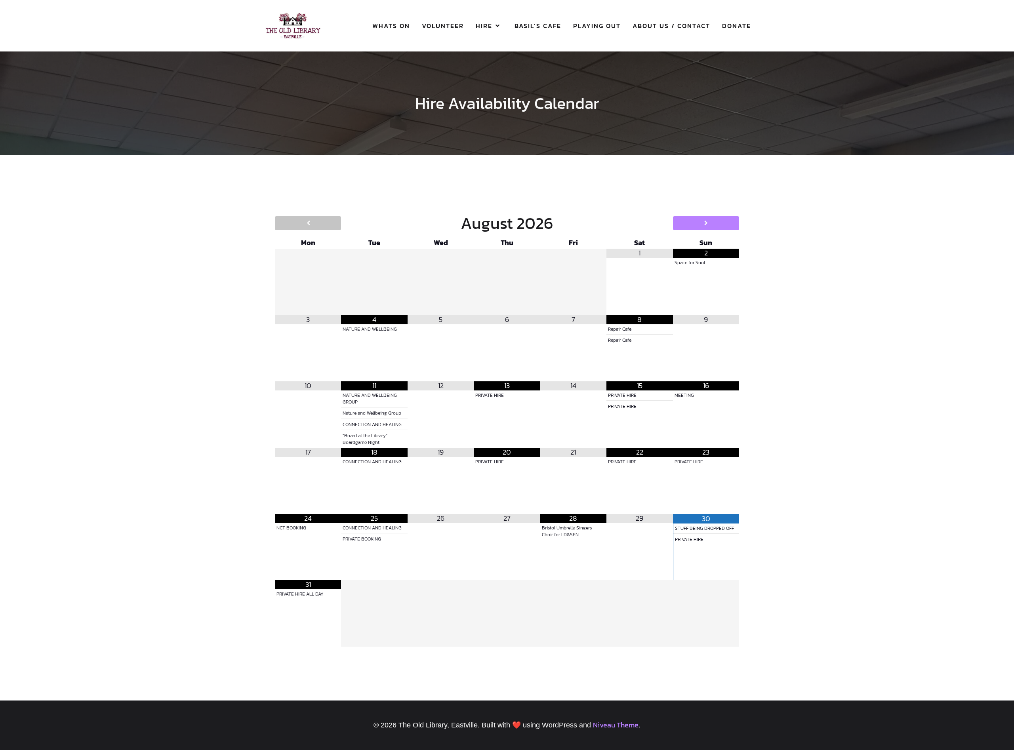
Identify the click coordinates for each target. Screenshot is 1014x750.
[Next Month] (706, 223)
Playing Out (597, 25)
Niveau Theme (616, 725)
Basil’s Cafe (538, 25)
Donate (736, 25)
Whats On (391, 25)
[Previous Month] (308, 223)
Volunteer (443, 25)
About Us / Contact (671, 25)
